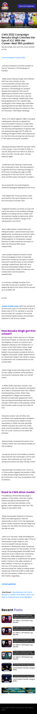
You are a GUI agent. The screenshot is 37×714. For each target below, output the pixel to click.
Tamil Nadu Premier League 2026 (23, 665)
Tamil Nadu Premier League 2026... (24, 669)
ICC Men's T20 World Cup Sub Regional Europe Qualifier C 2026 (23, 616)
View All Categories (26, 6)
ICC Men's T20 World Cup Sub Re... (23, 621)
